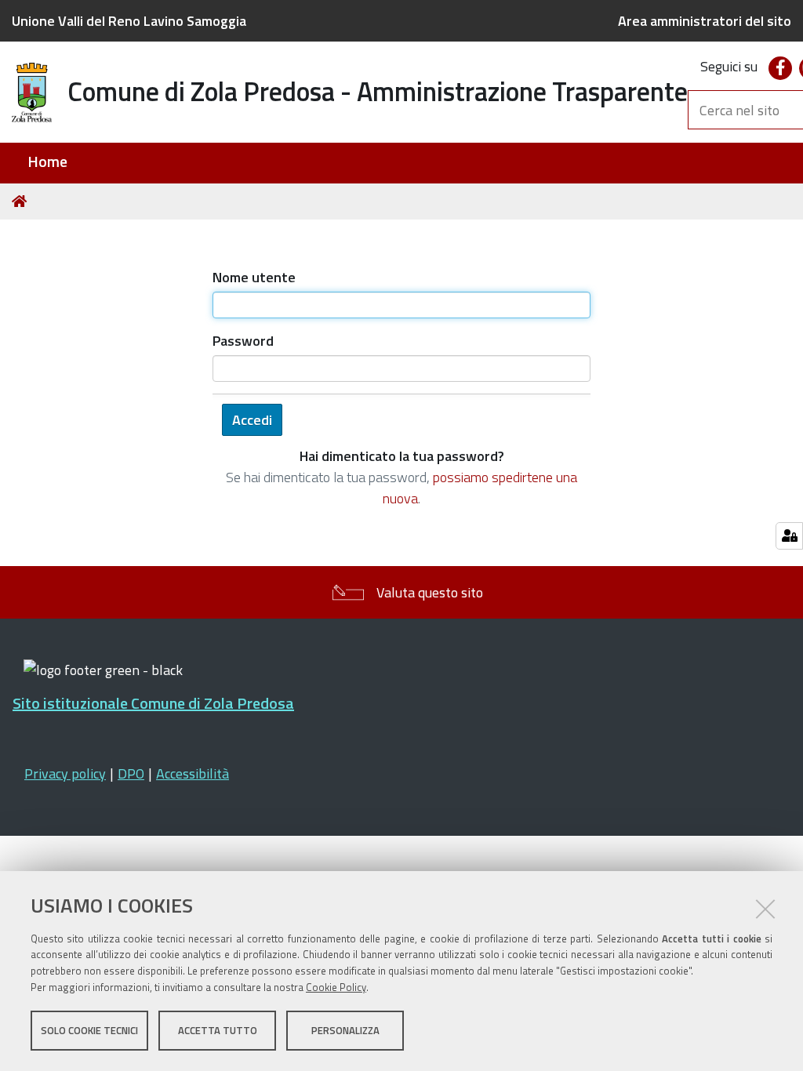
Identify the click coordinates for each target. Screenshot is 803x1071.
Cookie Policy (336, 987)
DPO (131, 773)
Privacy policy (65, 773)
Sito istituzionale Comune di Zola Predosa (153, 703)
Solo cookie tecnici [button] (89, 1030)
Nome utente (254, 277)
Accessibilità (192, 773)
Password (243, 340)
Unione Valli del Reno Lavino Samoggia (129, 20)
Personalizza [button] (345, 1030)
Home (47, 162)
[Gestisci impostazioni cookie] (789, 536)
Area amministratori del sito (704, 20)
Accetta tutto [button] (217, 1030)
